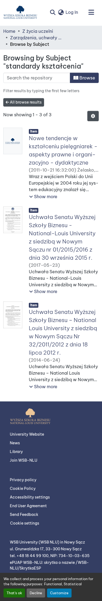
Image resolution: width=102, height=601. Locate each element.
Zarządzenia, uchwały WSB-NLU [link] (37, 37)
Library (16, 451)
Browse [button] (86, 78)
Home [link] (9, 31)
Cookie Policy (23, 488)
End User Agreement (28, 505)
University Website (27, 434)
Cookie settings (24, 523)
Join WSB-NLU (23, 460)
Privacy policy (23, 479)
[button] (20, 12)
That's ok (14, 593)
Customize (59, 593)
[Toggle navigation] (91, 12)
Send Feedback (24, 514)
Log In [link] (72, 12)
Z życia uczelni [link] (37, 31)
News (15, 443)
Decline (36, 593)
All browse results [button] (25, 102)
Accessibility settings (30, 497)
